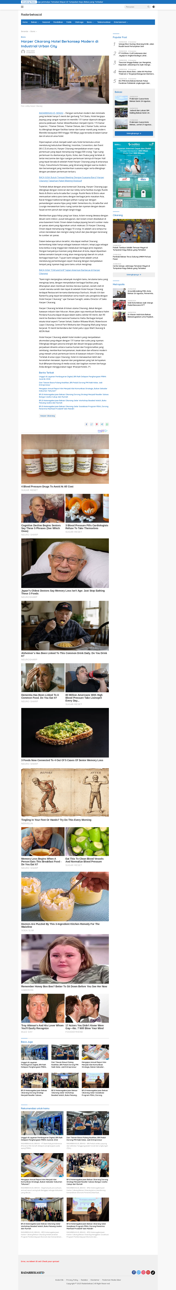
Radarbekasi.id (31, 14)
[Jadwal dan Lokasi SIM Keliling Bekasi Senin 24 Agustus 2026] (121, 112)
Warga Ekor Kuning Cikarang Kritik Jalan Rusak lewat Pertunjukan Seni (136, 45)
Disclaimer (95, 1280)
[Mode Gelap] (153, 7)
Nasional (46, 22)
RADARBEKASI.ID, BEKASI (51, 113)
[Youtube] (148, 1272)
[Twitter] (139, 1272)
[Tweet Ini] (92, 424)
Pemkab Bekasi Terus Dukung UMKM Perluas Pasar (132, 258)
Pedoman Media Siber (111, 1280)
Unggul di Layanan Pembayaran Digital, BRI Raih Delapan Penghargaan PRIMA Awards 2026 (72, 377)
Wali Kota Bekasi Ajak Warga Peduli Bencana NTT (140, 304)
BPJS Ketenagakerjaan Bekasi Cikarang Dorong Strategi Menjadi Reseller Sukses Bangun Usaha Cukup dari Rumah (74, 395)
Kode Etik (59, 1280)
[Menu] (22, 7)
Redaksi (84, 1280)
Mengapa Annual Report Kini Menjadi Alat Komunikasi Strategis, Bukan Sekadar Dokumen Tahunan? (73, 389)
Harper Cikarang (47, 416)
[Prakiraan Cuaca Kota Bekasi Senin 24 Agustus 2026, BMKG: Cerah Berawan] (121, 101)
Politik (69, 22)
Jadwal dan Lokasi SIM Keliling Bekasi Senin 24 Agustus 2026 (139, 111)
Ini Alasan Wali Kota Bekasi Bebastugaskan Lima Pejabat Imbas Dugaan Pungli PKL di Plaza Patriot (140, 315)
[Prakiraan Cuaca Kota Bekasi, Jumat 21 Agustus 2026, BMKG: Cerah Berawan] (121, 124)
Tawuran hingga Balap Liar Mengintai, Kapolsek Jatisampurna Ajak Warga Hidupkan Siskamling (135, 63)
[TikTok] (153, 1273)
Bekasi (34, 22)
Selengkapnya (133, 133)
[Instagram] (143, 1272)
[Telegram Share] (102, 424)
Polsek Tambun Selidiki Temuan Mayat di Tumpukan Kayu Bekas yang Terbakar (130, 249)
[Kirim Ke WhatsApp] (107, 424)
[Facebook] (134, 1272)
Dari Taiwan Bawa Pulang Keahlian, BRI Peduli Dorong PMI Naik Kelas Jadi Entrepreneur (70, 383)
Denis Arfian (30, 51)
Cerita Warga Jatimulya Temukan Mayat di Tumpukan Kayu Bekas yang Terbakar (131, 267)
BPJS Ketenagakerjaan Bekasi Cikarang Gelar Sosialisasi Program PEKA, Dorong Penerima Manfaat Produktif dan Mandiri (73, 407)
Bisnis (89, 22)
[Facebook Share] (86, 424)
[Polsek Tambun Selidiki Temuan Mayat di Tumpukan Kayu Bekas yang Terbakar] (134, 231)
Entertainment (120, 22)
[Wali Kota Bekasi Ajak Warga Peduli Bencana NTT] (119, 305)
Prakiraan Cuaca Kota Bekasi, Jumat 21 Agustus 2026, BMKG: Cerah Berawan (140, 123)
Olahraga (79, 22)
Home (25, 22)
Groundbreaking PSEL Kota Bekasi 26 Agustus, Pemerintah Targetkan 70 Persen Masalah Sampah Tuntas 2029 (141, 292)
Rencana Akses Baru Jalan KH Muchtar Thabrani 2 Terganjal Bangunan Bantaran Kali (137, 73)
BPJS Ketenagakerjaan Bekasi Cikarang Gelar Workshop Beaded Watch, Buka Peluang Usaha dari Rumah (72, 401)
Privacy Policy (72, 1280)
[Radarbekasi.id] (32, 1272)
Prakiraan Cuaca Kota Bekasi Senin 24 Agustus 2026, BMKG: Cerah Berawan (140, 100)
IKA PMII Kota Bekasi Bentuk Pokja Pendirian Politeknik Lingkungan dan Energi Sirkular (134, 82)
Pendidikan (58, 22)
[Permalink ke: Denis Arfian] (23, 51)
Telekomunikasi (103, 22)
